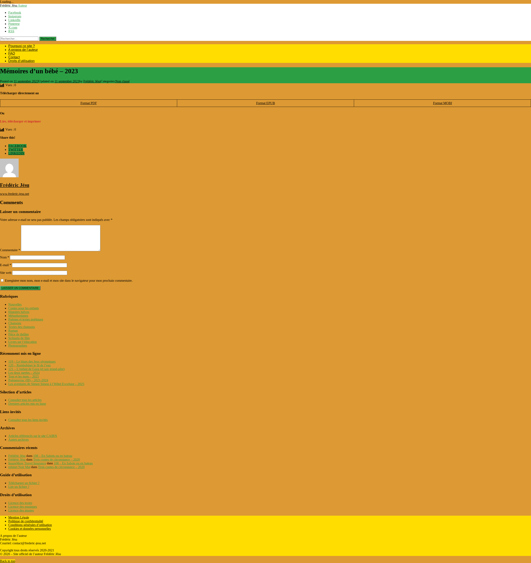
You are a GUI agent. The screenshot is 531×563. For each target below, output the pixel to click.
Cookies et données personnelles (29, 528)
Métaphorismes (18, 315)
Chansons (14, 323)
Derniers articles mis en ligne (27, 403)
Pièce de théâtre (18, 334)
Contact (14, 57)
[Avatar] (9, 176)
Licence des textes (20, 503)
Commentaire (10, 250)
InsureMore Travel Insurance (27, 463)
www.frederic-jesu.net (14, 194)
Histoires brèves (18, 312)
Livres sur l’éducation (22, 342)
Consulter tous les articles (24, 400)
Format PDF (88, 103)
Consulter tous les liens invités (28, 420)
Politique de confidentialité (25, 521)
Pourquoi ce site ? (21, 46)
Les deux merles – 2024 (24, 373)
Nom (4, 257)
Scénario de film (19, 338)
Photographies (17, 345)
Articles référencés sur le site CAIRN (32, 436)
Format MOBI (442, 103)
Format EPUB (265, 103)
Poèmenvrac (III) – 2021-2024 (28, 380)
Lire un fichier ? (18, 486)
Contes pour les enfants (23, 308)
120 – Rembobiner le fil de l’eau (29, 365)
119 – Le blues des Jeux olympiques (32, 361)
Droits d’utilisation (21, 61)
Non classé (122, 81)
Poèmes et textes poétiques (25, 319)
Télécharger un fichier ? (23, 483)
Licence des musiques (22, 506)
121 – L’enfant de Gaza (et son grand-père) (36, 369)
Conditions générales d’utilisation (30, 525)
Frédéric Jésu (92, 81)
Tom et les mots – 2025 (23, 376)
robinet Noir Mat (19, 467)
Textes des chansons (21, 327)
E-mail (5, 265)
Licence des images (21, 510)
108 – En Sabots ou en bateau (52, 456)
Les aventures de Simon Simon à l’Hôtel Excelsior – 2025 (46, 384)
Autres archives (18, 439)
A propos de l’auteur (23, 49)
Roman (13, 330)
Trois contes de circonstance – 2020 (56, 459)
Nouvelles (15, 304)
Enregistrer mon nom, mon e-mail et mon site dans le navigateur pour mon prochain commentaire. (69, 280)
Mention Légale (18, 517)
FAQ (11, 53)
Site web (5, 272)
